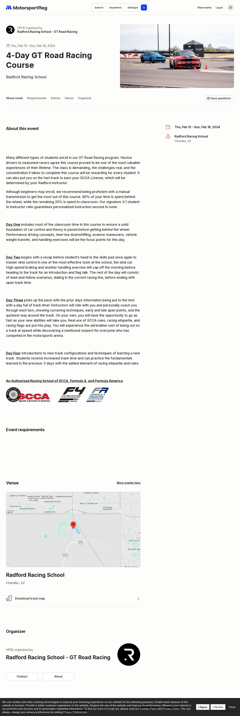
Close (232, 707)
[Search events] (144, 7)
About (58, 676)
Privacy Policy (171, 708)
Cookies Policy (148, 708)
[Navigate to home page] (26, 7)
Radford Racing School (26, 77)
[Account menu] (230, 7)
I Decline (218, 707)
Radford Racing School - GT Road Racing (47, 32)
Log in (219, 7)
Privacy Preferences (75, 711)
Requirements (36, 98)
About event (14, 98)
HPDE (21, 28)
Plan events (204, 7)
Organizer (85, 98)
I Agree (202, 707)
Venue (69, 98)
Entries (55, 98)
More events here (128, 482)
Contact (22, 676)
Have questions (220, 98)
